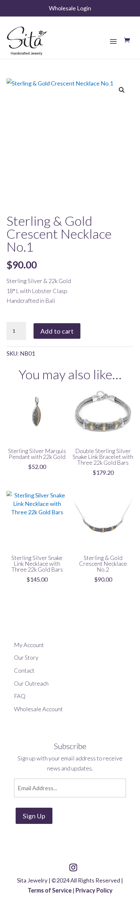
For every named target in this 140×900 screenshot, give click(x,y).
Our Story (26, 657)
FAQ (19, 696)
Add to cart (57, 331)
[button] (122, 90)
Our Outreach (31, 683)
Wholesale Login (70, 8)
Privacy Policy (94, 890)
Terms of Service (50, 890)
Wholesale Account (38, 708)
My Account (29, 644)
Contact (24, 670)
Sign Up (34, 816)
